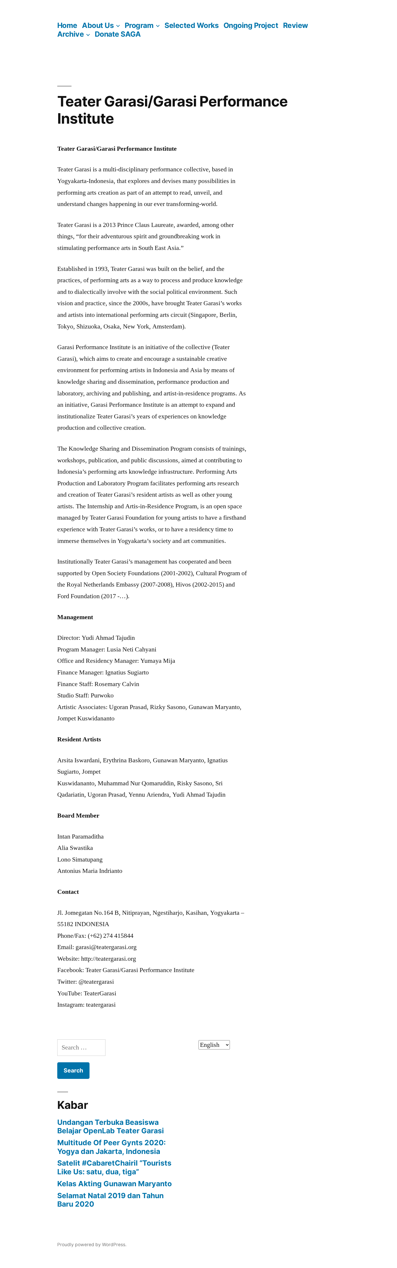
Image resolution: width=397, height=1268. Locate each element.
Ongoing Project (250, 25)
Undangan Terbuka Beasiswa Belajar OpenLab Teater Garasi (110, 1126)
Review (295, 25)
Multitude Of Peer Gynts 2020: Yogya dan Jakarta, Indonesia (111, 1147)
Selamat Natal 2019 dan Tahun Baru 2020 (110, 1200)
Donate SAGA (118, 34)
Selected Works (191, 25)
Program (139, 25)
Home (67, 25)
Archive (70, 34)
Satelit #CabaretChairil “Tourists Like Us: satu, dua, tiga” (114, 1167)
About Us (98, 25)
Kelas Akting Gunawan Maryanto (114, 1183)
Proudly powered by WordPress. (91, 1244)
